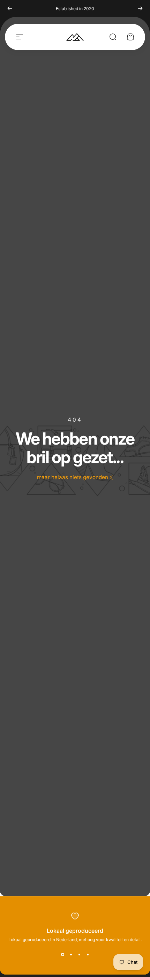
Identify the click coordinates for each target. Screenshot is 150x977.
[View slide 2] (71, 955)
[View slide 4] (87, 955)
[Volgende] (140, 8)
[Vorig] (9, 8)
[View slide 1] (62, 955)
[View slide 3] (79, 955)
